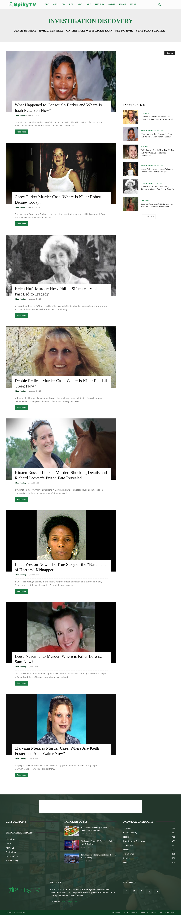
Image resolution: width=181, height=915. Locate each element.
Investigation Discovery (152, 131)
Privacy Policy (12, 860)
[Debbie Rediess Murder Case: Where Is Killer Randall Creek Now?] (61, 357)
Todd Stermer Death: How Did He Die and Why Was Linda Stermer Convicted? (157, 153)
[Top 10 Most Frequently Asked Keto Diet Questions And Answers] (71, 831)
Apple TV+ (145, 200)
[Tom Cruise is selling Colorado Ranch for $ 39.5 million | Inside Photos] (71, 858)
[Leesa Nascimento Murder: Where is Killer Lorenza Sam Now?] (61, 632)
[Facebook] (126, 891)
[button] (159, 4)
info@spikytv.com (69, 901)
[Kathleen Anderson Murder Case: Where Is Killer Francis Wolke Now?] (130, 117)
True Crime (145, 113)
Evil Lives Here (51, 30)
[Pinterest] (141, 891)
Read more (21, 132)
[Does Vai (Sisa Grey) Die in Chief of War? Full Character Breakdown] (130, 204)
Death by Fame (25, 30)
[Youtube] (157, 891)
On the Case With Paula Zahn (89, 30)
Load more (148, 216)
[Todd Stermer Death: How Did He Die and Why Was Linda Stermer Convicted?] (130, 152)
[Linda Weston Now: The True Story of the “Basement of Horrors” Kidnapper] (61, 541)
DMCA (8, 843)
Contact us (11, 852)
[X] (149, 891)
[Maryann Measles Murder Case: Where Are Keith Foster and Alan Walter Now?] (61, 724)
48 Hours (144, 147)
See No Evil (124, 30)
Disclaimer (11, 839)
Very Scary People (150, 30)
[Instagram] (134, 891)
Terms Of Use (12, 856)
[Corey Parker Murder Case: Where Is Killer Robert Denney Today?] (61, 173)
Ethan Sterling (20, 115)
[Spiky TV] (22, 4)
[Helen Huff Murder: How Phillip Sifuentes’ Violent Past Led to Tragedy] (61, 265)
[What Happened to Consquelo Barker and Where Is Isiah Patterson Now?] (61, 81)
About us (10, 847)
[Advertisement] (149, 79)
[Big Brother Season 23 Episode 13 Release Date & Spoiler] (71, 845)
